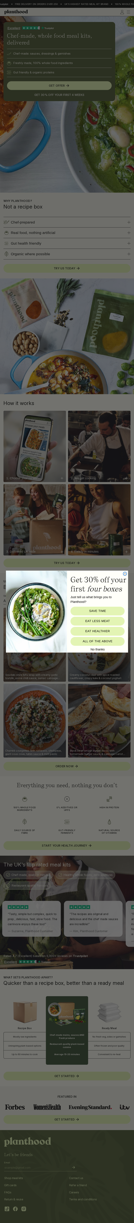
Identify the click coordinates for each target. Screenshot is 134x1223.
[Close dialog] (125, 573)
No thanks (98, 649)
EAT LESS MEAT (97, 621)
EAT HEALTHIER (97, 631)
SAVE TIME (97, 611)
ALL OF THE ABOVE (98, 641)
